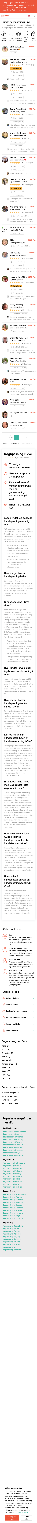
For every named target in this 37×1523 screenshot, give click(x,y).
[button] (18, 998)
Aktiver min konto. (18, 10)
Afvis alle (26, 1517)
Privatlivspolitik (23, 1512)
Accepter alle (12, 1518)
